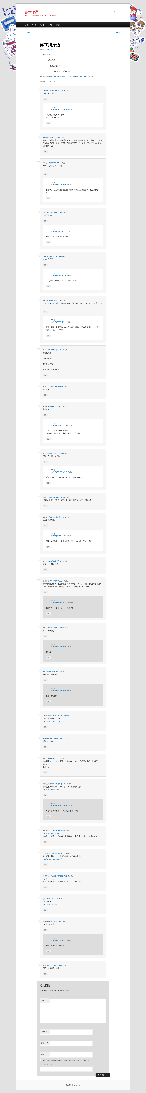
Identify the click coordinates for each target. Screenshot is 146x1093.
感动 (74, 76)
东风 (44, 137)
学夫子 (45, 300)
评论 (44, 1000)
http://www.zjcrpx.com (51, 879)
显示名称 (45, 1031)
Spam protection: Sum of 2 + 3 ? (49, 1064)
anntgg (47, 76)
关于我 (50, 25)
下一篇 (118, 32)
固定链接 (84, 76)
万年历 (34, 25)
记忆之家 (45, 212)
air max (45, 350)
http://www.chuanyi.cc (51, 904)
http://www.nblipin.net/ (51, 789)
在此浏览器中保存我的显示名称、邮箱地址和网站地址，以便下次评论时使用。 (67, 1060)
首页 (26, 25)
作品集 (42, 25)
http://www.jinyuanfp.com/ (52, 859)
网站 (42, 1054)
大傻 (44, 561)
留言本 (58, 25)
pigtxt (44, 406)
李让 (44, 453)
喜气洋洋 (31, 11)
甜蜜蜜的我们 (58, 76)
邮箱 (44, 1043)
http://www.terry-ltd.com (51, 721)
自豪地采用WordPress (73, 1085)
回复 (45, 99)
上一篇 (27, 32)
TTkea (45, 256)
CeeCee (45, 91)
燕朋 (44, 672)
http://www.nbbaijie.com (51, 833)
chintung (45, 738)
